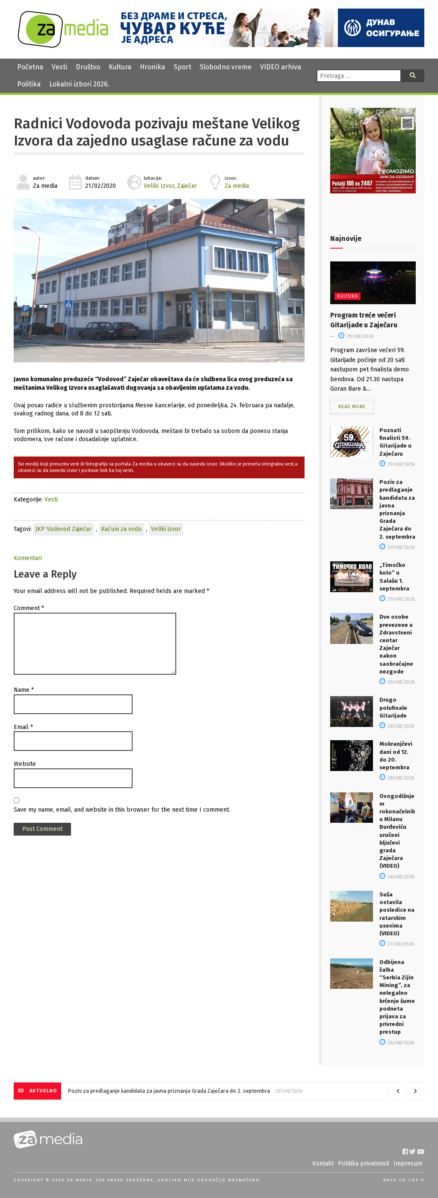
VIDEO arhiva (280, 67)
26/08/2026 (400, 1043)
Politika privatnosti (363, 1163)
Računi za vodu (121, 529)
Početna (30, 67)
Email (23, 727)
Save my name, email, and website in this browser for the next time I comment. (122, 809)
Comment (29, 608)
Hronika (152, 67)
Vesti (59, 67)
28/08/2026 (400, 726)
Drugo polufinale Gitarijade (393, 707)
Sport (182, 67)
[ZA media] (63, 45)
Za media (237, 186)
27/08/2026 (400, 944)
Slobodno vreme (226, 67)
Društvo (88, 67)
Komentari (28, 558)
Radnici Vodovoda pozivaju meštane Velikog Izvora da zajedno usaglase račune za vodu (157, 132)
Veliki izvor (166, 529)
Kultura (120, 67)
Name (24, 690)
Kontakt (323, 1163)
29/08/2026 (359, 336)
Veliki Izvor (159, 186)
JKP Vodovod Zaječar (64, 529)
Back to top (402, 1180)
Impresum (408, 1163)
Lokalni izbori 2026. (79, 84)
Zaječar (187, 186)
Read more (352, 406)
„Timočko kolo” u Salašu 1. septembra (114, 1091)
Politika (29, 84)
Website (25, 764)
